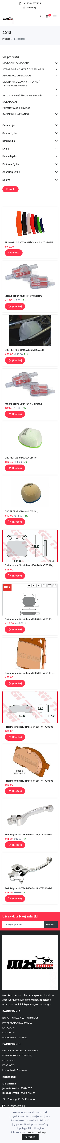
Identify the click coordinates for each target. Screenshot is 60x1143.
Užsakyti (50, 924)
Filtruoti (10, 189)
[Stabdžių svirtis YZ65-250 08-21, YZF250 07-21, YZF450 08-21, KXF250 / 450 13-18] (30, 815)
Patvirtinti (30, 1137)
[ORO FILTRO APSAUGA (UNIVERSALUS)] (30, 330)
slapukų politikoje (37, 1132)
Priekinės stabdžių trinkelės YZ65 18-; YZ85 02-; (30, 727)
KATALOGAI (8, 1027)
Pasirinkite (13, 252)
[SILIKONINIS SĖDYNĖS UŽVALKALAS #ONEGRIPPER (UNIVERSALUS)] (30, 222)
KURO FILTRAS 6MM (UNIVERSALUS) (23, 296)
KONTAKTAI (8, 1032)
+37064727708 (32, 3)
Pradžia (6, 38)
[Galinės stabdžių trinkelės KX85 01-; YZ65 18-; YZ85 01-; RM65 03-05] (30, 546)
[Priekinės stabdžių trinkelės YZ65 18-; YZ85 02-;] (30, 707)
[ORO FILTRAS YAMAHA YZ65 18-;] (30, 438)
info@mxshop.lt (16, 1105)
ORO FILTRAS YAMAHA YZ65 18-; (21, 457)
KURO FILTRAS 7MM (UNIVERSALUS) (23, 404)
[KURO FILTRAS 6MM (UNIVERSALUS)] (30, 276)
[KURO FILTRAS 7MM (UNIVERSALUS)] (30, 384)
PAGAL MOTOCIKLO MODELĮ (17, 1022)
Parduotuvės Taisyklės (14, 1037)
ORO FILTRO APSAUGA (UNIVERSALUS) (24, 350)
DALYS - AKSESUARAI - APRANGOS (20, 1017)
